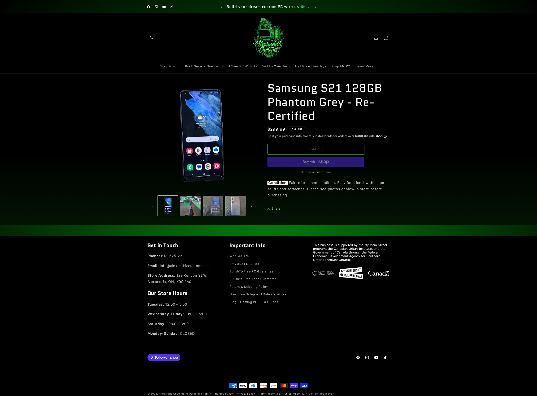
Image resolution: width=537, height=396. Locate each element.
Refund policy (224, 393)
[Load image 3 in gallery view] (213, 206)
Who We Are (239, 256)
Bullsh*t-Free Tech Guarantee (253, 279)
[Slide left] (152, 206)
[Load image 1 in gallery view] (168, 206)
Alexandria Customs (171, 393)
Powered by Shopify (198, 393)
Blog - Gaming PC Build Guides (253, 302)
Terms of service (269, 393)
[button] (152, 38)
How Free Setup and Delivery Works (257, 294)
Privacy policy (246, 393)
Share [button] (276, 208)
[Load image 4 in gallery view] (235, 206)
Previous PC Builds (244, 264)
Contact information (321, 393)
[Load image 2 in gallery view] (190, 206)
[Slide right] (251, 206)
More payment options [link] (315, 172)
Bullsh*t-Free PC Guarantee (251, 271)
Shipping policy (294, 393)
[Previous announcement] (221, 7)
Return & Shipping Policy (248, 287)
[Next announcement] (315, 7)
